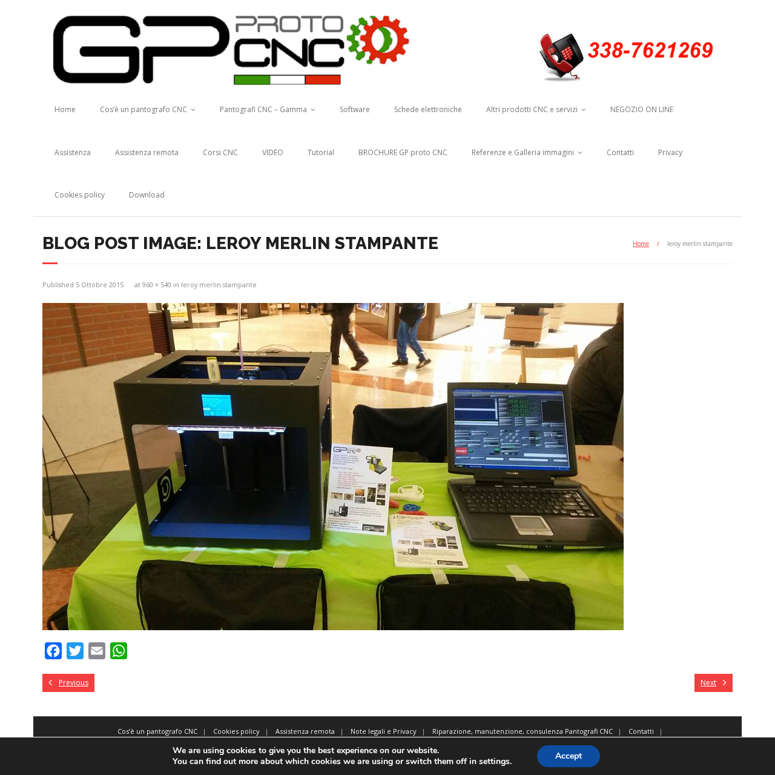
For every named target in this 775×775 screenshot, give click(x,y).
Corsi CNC (220, 152)
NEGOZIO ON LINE (641, 109)
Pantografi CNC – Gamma (263, 109)
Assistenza (72, 152)
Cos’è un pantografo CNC (143, 109)
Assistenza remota (147, 152)
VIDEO (272, 152)
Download (147, 195)
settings (494, 761)
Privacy (670, 152)
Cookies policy (79, 195)
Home (65, 109)
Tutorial (321, 152)
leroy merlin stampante (219, 284)
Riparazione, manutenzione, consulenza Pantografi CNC (522, 731)
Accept (568, 756)
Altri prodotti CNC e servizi (532, 109)
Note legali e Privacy (384, 731)
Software (355, 109)
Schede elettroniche (428, 109)
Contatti (620, 152)
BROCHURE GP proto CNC (402, 152)
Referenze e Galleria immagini (523, 152)
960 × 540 (156, 284)
